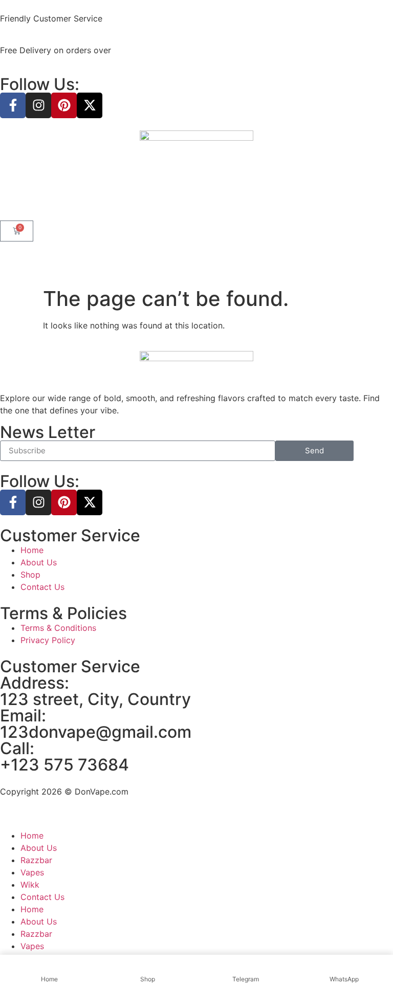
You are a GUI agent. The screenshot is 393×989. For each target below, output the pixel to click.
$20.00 (128, 50)
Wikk (29, 885)
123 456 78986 (135, 18)
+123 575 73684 (64, 765)
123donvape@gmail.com (95, 732)
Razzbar (36, 860)
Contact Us (42, 897)
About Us (38, 848)
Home (31, 835)
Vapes (32, 872)
